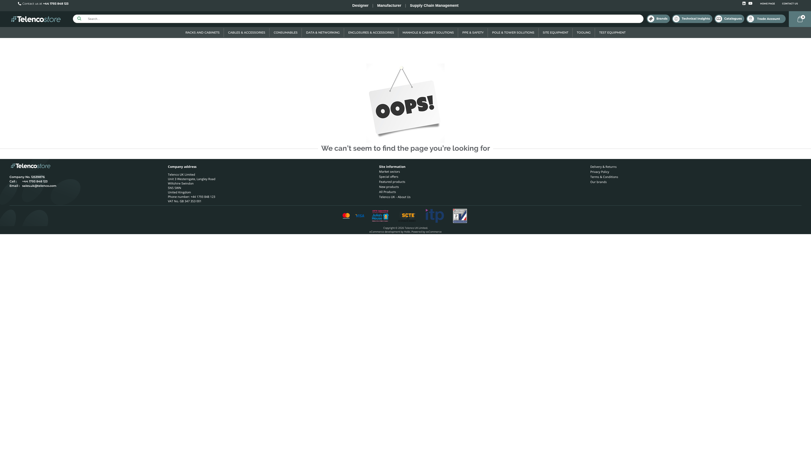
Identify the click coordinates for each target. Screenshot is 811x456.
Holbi (407, 231)
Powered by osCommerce (426, 231)
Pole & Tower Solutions (513, 32)
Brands (661, 18)
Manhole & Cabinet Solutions (428, 32)
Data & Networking (323, 32)
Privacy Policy (599, 172)
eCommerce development (384, 231)
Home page (767, 3)
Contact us (790, 3)
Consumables (286, 32)
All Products (387, 192)
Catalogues (733, 18)
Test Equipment (612, 32)
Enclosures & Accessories (371, 32)
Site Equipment (555, 32)
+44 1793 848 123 (55, 3)
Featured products (392, 182)
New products (389, 187)
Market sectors (389, 172)
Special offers (388, 177)
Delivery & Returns (603, 167)
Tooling (584, 32)
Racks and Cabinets (202, 32)
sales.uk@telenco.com (39, 186)
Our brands (598, 182)
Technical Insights (696, 18)
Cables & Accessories (246, 32)
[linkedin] (744, 3)
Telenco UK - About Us (395, 197)
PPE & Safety (473, 32)
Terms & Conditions (604, 177)
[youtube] (750, 3)
